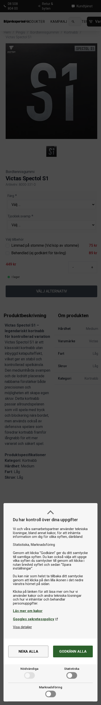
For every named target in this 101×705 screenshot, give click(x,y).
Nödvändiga (29, 668)
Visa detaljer (22, 627)
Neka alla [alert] (28, 651)
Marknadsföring (50, 687)
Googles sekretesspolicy (33, 619)
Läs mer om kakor (28, 611)
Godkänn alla (73, 651)
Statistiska (71, 668)
